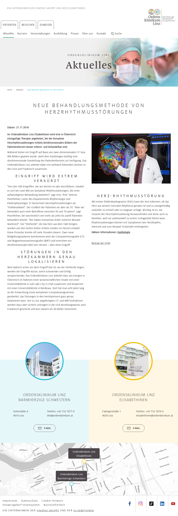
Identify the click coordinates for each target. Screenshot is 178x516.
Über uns (87, 33)
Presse (75, 33)
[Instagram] (140, 503)
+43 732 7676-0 (154, 411)
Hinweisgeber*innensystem (21, 504)
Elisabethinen (76, 8)
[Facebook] (130, 503)
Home (9, 90)
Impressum (10, 500)
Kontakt (101, 33)
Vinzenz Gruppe (45, 8)
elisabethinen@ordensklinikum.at (154, 415)
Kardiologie (124, 232)
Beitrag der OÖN (101, 243)
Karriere (22, 33)
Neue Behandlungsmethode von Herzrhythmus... (46, 90)
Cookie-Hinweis (52, 500)
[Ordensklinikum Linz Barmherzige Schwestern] (71, 486)
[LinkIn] (162, 503)
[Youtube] (173, 503)
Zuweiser (46, 24)
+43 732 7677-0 (65, 411)
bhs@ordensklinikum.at (60, 415)
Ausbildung (60, 33)
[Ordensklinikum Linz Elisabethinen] (84, 463)
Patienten (9, 24)
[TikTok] (151, 503)
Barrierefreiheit (54, 504)
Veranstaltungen (40, 33)
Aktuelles (8, 33)
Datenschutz (29, 500)
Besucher (28, 24)
